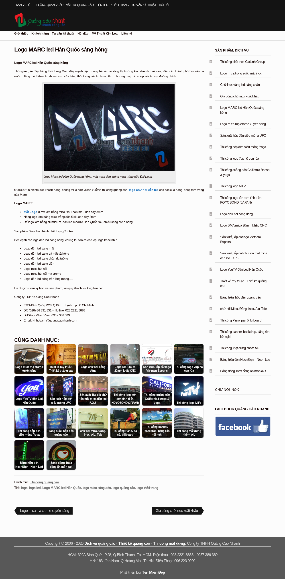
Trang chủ (22, 5)
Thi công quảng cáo (48, 5)
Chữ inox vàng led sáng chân (240, 85)
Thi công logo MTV (233, 186)
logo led (35, 488)
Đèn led (102, 5)
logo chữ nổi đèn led (144, 190)
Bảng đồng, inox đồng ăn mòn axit (243, 371)
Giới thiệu (21, 33)
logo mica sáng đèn (97, 488)
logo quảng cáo (123, 488)
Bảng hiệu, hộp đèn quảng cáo (240, 297)
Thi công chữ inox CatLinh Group (242, 62)
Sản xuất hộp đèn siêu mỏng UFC (243, 135)
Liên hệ (126, 33)
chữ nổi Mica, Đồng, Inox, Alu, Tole (243, 309)
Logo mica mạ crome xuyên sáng (44, 511)
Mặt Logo (30, 212)
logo (24, 488)
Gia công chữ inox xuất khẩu (176, 511)
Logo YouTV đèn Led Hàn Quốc (241, 269)
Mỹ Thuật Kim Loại (105, 33)
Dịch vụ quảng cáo (99, 543)
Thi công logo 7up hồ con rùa (239, 158)
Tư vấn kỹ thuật (143, 5)
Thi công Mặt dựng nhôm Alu (239, 348)
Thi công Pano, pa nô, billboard (240, 320)
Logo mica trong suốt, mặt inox (241, 73)
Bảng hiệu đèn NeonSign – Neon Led (245, 359)
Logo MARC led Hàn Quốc (61, 488)
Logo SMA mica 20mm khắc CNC (243, 225)
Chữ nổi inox (227, 389)
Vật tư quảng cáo (80, 5)
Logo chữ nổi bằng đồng (236, 214)
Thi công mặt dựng (169, 543)
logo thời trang (147, 488)
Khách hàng (120, 5)
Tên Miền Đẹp (153, 572)
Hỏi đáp (164, 5)
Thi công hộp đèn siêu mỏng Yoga (243, 147)
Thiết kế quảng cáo (134, 543)
